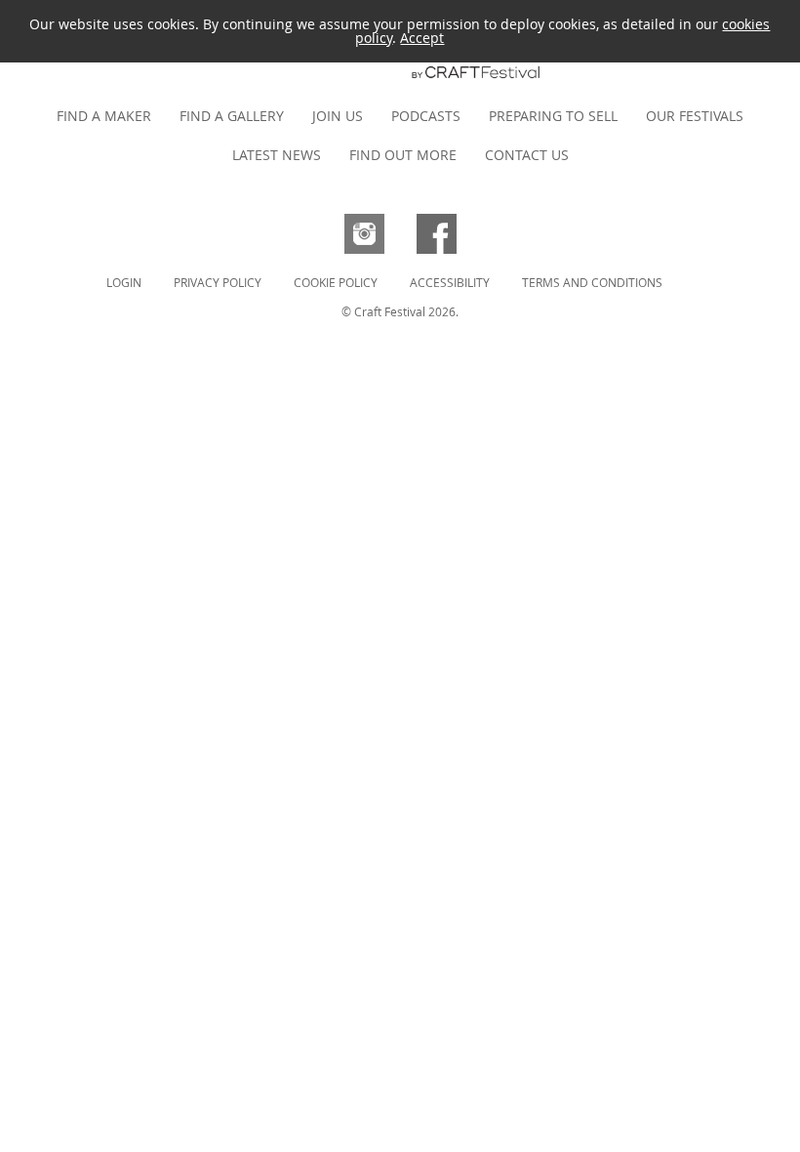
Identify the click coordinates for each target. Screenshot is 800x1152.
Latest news (276, 154)
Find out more (403, 154)
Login (123, 282)
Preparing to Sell (553, 115)
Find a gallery (232, 115)
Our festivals (694, 115)
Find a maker (104, 115)
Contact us (527, 154)
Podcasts (425, 115)
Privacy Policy (217, 282)
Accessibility (450, 282)
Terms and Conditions (592, 282)
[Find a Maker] (400, 81)
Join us (337, 115)
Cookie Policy (336, 282)
